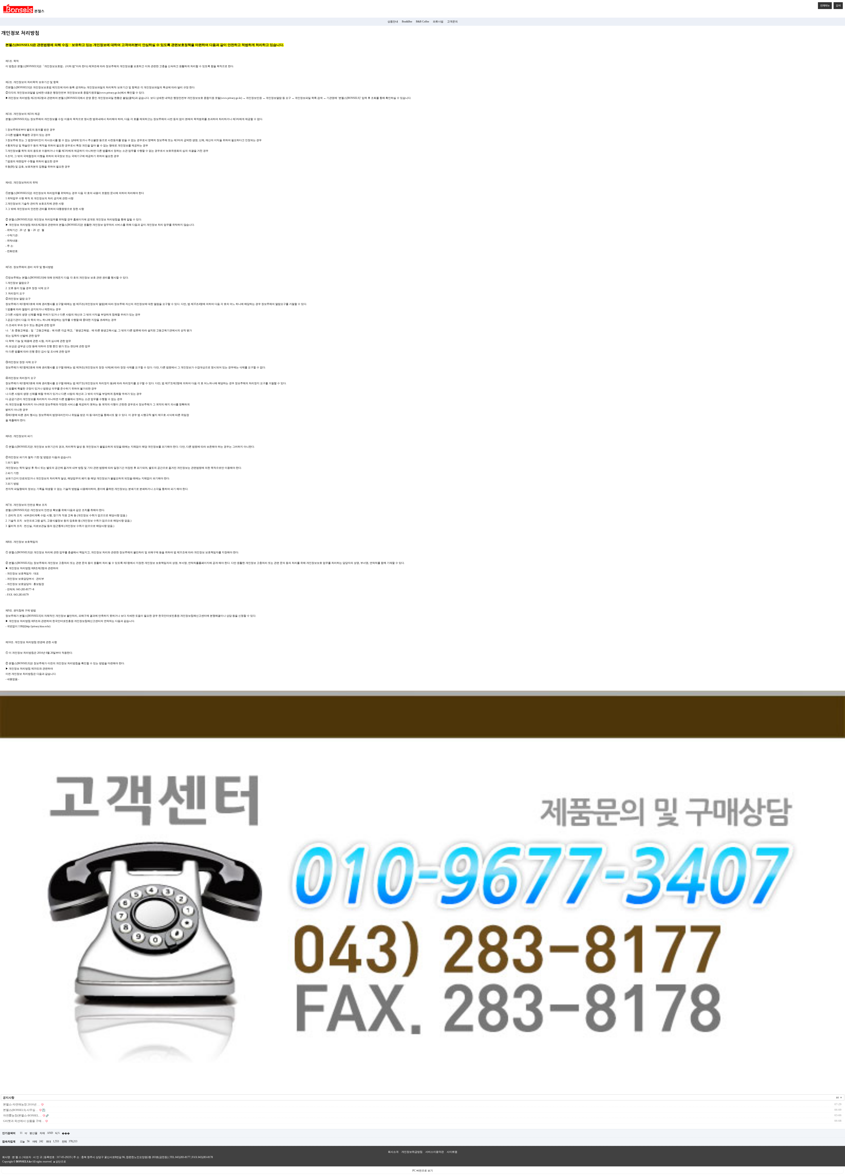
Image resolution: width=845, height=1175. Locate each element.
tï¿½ (57, 1132)
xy (26, 1132)
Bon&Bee (407, 21)
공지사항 (8, 1097)
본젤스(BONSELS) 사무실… (20, 1110)
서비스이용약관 (434, 1151)
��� (66, 1133)
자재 (42, 1133)
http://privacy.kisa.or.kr (38, 626)
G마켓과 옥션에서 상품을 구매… (23, 1121)
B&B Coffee (422, 21)
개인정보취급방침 (411, 1151)
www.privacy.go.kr (110, 92)
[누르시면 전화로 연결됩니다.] (422, 890)
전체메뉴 (825, 5)
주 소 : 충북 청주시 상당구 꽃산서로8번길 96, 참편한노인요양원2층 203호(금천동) (120, 1157)
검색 (838, 5)
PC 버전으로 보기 (422, 1170)
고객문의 (452, 21)
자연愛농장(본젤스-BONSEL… (22, 1115)
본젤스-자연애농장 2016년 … (21, 1104)
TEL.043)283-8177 (180, 1157)
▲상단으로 (59, 1161)
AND (50, 1132)
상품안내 (393, 21)
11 (21, 1132)
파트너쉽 (438, 21)
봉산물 (33, 1133)
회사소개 (393, 1151)
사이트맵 (452, 1151)
